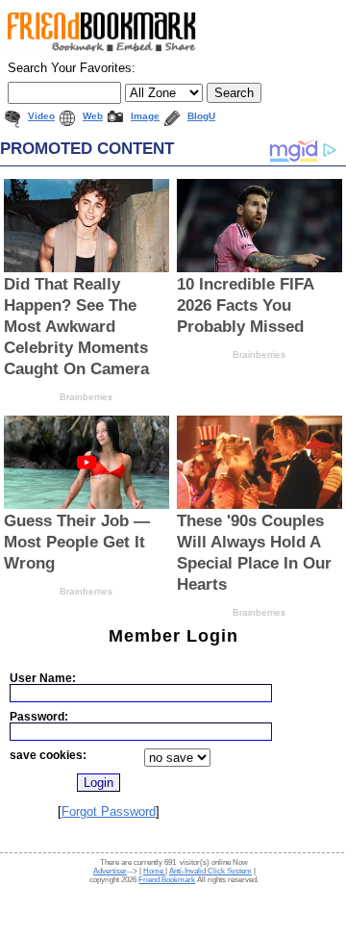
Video (41, 116)
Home (154, 871)
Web (93, 116)
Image (145, 116)
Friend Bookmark (166, 879)
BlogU (201, 116)
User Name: (43, 677)
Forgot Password (109, 811)
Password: (39, 716)
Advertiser (110, 871)
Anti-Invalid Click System (210, 871)
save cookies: (48, 754)
